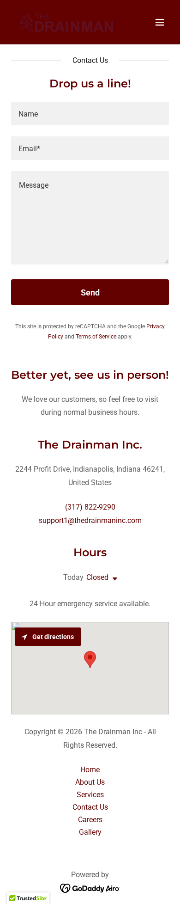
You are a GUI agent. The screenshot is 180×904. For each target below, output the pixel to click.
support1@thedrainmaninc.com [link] (90, 520)
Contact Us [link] (90, 807)
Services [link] (90, 794)
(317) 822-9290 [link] (90, 507)
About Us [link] (90, 782)
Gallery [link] (90, 832)
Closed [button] (97, 577)
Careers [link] (90, 819)
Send (90, 292)
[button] (159, 22)
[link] (66, 22)
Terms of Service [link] (96, 336)
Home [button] (90, 769)
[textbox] (90, 113)
